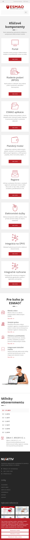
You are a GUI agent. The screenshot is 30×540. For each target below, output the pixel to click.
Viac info (15, 59)
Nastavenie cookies (15, 530)
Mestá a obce (4, 487)
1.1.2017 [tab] (7, 418)
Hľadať (26, 1)
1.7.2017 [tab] (7, 425)
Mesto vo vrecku (5, 490)
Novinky (3, 495)
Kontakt (3, 497)
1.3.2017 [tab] (7, 421)
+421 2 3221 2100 (7, 471)
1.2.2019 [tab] (7, 432)
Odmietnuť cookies (15, 533)
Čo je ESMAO (4, 484)
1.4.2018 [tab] (7, 429)
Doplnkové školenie (18, 1)
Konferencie (4, 492)
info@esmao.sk (7, 473)
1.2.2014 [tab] (7, 414)
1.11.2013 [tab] (7, 410)
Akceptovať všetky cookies (15, 537)
